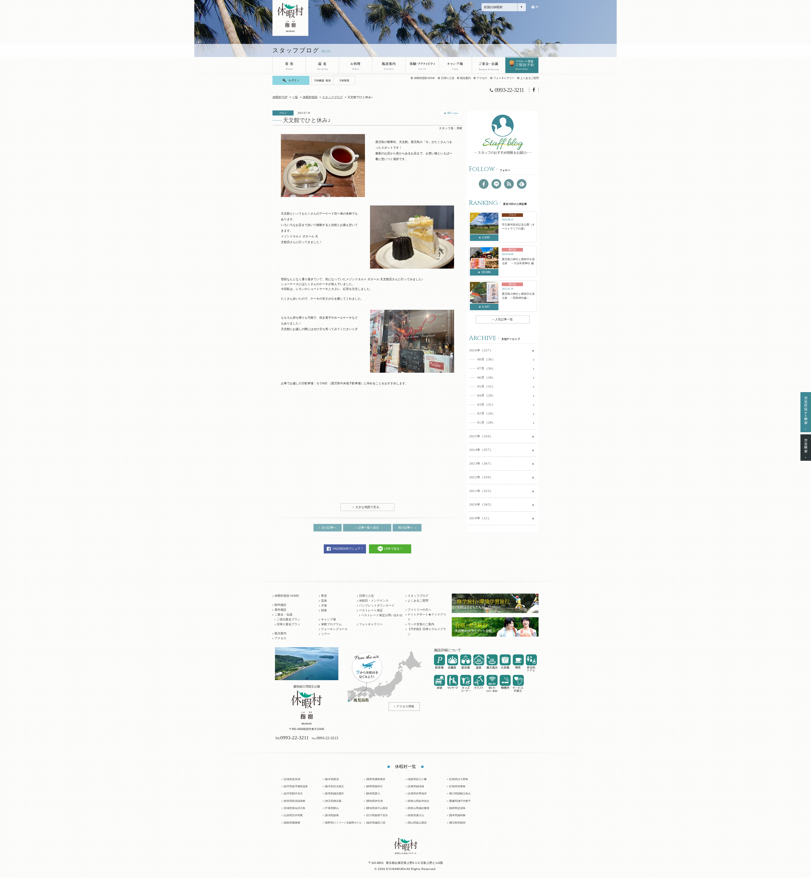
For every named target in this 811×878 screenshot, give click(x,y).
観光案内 (465, 78)
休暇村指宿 (310, 97)
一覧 (295, 97)
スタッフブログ (332, 97)
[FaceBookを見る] (484, 184)
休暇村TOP (279, 97)
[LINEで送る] (496, 184)
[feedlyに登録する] (522, 184)
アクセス (482, 78)
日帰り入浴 (447, 78)
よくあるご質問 (529, 78)
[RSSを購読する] (509, 184)
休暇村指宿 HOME (424, 78)
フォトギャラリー (503, 78)
